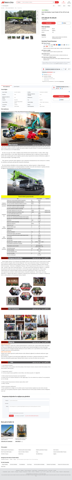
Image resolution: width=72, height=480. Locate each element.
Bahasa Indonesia (66, 471)
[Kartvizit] (69, 91)
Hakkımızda (18, 470)
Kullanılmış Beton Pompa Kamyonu (7, 449)
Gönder (11, 415)
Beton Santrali (55, 449)
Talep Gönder (48, 23)
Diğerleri (54, 453)
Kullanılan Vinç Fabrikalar (51, 464)
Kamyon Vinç (20, 7)
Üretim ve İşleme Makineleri (9, 7)
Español (12, 471)
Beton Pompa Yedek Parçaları (6, 451)
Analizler (54, 470)
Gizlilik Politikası (34, 470)
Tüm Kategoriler (5, 5)
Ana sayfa (2, 7)
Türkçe (57, 471)
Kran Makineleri (22, 464)
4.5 (57, 88)
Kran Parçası (29, 464)
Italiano (30, 471)
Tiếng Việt (61, 471)
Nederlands (37, 471)
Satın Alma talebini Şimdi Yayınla (32, 415)
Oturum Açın (61, 81)
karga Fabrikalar (5, 464)
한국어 (44, 471)
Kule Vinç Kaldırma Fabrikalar (39, 464)
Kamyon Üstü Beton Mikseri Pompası (59, 451)
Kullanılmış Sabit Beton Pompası (41, 449)
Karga (37, 451)
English (9, 471)
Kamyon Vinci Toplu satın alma (63, 464)
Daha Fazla (3, 466)
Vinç (15, 7)
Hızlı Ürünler (50, 470)
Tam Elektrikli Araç (39, 453)
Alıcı (54, 5)
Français (20, 471)
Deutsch (33, 471)
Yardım (59, 5)
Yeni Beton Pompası (4, 453)
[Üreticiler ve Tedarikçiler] (7, 2)
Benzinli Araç (21, 453)
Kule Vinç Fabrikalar (13, 464)
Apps (64, 5)
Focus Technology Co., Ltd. (36, 473)
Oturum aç (69, 2)
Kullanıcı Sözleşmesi (28, 470)
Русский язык (25, 471)
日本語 (48, 471)
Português (16, 471)
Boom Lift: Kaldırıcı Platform (24, 451)
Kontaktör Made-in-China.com (42, 470)
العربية (41, 471)
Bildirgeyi (22, 470)
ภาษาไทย (53, 471)
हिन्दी (50, 471)
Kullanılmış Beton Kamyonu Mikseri (25, 449)
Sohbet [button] (64, 23)
